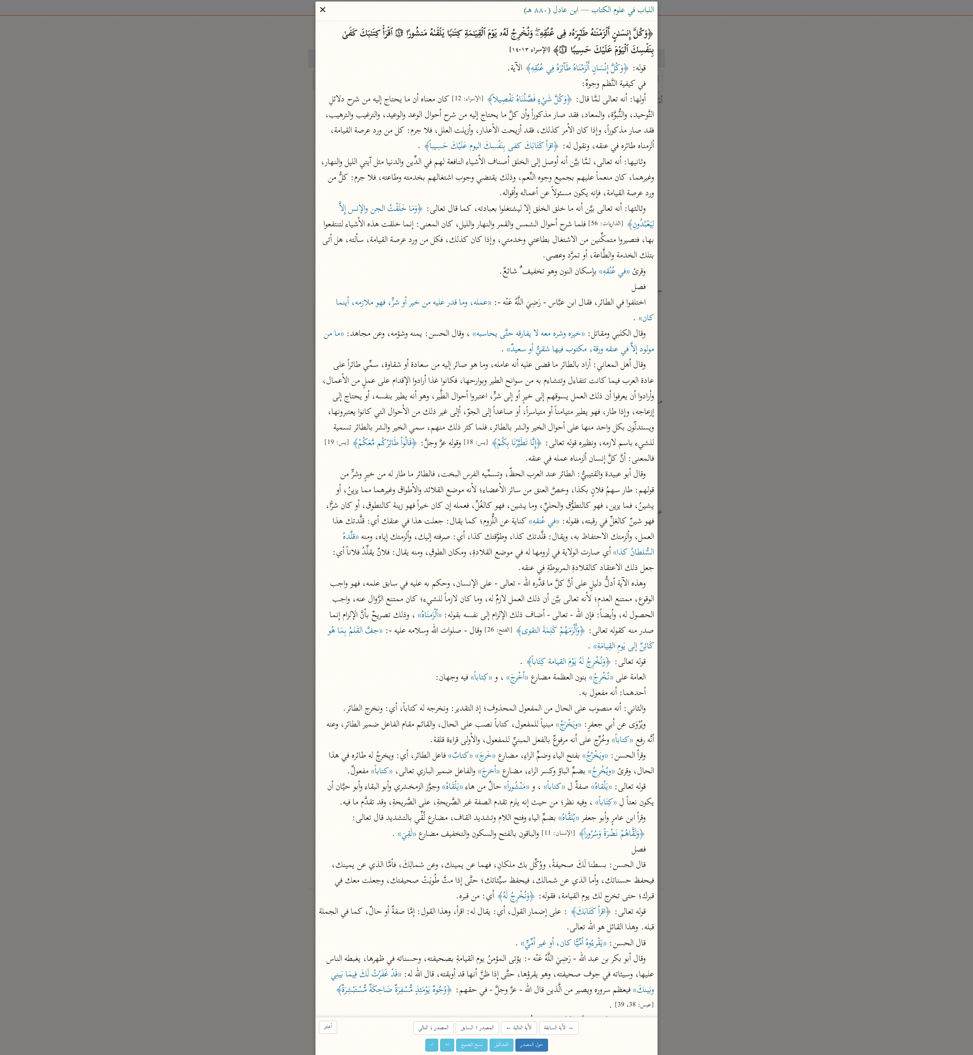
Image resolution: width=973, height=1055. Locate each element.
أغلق (328, 1027)
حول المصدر (531, 1045)
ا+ (447, 1045)
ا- (431, 1045)
